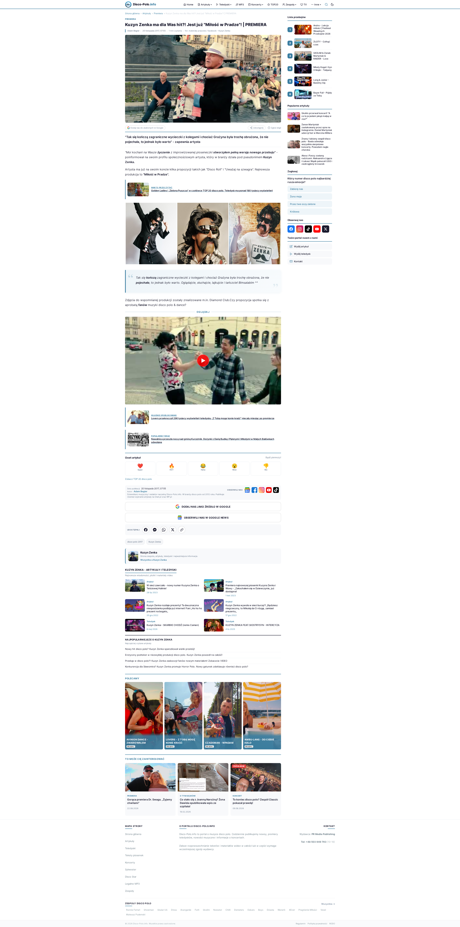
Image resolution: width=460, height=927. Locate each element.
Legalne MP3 (132, 883)
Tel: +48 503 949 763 (318, 841)
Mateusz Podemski (135, 914)
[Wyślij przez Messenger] (154, 529)
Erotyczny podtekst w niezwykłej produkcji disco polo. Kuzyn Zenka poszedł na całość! (173, 654)
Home (190, 4)
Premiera (158, 13)
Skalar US (162, 909)
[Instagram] (261, 490)
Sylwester (130, 869)
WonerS (281, 909)
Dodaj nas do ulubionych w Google (146, 128)
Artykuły (206, 4)
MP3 (241, 4)
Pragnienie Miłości (307, 909)
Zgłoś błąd (276, 128)
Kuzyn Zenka (155, 542)
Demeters (239, 909)
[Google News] (247, 490)
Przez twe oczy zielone (303, 204)
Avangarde (185, 909)
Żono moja (296, 196)
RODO (332, 923)
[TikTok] (276, 490)
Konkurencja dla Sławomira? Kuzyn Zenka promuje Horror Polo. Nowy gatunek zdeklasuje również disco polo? (186, 666)
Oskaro (251, 909)
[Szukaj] (326, 4)
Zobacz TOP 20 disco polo (138, 479)
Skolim (206, 909)
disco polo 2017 (134, 542)
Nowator (217, 909)
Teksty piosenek (134, 855)
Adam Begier (133, 30)
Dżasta (270, 909)
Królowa (294, 211)
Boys (260, 909)
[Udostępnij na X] (172, 529)
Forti (197, 909)
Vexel (323, 909)
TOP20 (274, 4)
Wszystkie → (328, 904)
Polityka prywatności (317, 923)
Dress (174, 909)
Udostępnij (258, 128)
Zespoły (291, 4)
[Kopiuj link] (181, 529)
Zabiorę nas (296, 188)
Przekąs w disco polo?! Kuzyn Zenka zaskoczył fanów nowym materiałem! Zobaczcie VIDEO (176, 660)
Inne (317, 4)
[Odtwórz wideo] (203, 360)
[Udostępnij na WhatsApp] (163, 529)
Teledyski (225, 4)
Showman (149, 909)
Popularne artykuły (298, 105)
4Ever (292, 909)
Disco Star (130, 876)
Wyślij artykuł (301, 246)
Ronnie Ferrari (133, 909)
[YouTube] (269, 490)
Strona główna (132, 13)
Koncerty (257, 4)
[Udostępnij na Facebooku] (145, 529)
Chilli (228, 909)
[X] (325, 229)
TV (305, 4)
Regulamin (300, 923)
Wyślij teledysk (302, 253)
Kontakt (298, 261)
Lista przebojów (297, 17)
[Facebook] (254, 490)
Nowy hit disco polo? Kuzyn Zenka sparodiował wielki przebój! (160, 648)
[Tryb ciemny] (332, 4)
